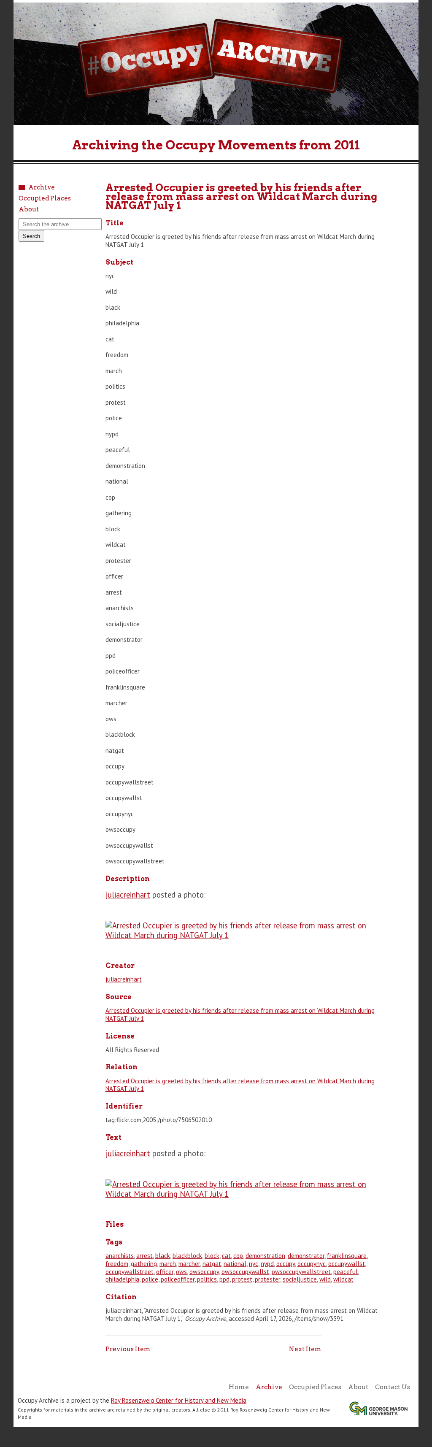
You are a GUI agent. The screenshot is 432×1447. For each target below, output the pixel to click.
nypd (267, 1264)
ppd (224, 1279)
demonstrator (306, 1256)
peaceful (345, 1272)
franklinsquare (347, 1256)
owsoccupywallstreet (301, 1272)
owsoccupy (204, 1272)
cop (238, 1256)
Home (239, 1387)
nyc (253, 1264)
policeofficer (177, 1279)
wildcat (343, 1279)
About (29, 209)
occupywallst (346, 1264)
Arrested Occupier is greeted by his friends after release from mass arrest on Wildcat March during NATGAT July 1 (240, 1014)
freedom (116, 1264)
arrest (144, 1256)
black (162, 1256)
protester (267, 1279)
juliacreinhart (127, 895)
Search (31, 236)
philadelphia (122, 1279)
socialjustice (300, 1279)
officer (164, 1272)
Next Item (305, 1349)
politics (207, 1279)
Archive (41, 187)
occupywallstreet (129, 1272)
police (150, 1279)
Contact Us (392, 1387)
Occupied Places (45, 198)
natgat (211, 1264)
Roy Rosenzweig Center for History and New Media (178, 1400)
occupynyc (311, 1264)
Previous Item (128, 1349)
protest (242, 1279)
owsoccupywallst (245, 1272)
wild (325, 1279)
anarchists (119, 1256)
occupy (285, 1264)
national (235, 1264)
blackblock (187, 1256)
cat (226, 1256)
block (212, 1256)
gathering (144, 1264)
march (167, 1264)
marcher (189, 1264)
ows (181, 1272)
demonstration (265, 1256)
